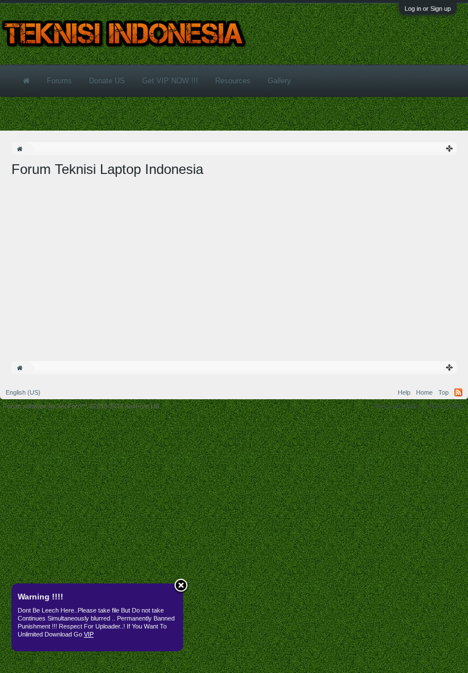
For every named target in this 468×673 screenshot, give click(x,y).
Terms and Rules (396, 406)
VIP (89, 634)
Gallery (279, 80)
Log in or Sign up (428, 8)
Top (443, 392)
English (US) (23, 392)
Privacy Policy (445, 406)
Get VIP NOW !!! (170, 80)
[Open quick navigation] (450, 148)
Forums (59, 80)
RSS (458, 392)
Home (424, 392)
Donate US (107, 80)
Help (404, 392)
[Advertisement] (234, 264)
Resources (233, 80)
